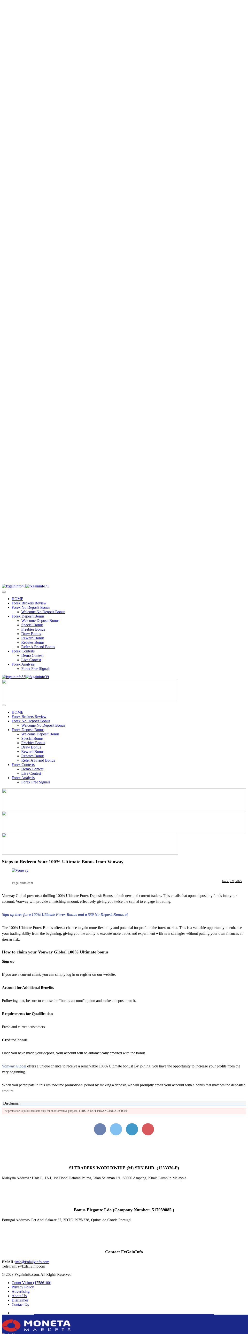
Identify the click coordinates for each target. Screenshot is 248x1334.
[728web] (124, 832)
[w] (124, 809)
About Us (19, 1296)
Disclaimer (20, 1300)
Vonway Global (14, 1066)
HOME (17, 599)
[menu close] (4, 592)
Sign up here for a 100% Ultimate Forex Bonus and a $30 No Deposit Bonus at (65, 914)
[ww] (90, 700)
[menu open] (4, 705)
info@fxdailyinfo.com (32, 1262)
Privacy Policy (23, 1287)
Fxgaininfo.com (22, 883)
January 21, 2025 (232, 881)
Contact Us (20, 1304)
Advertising (21, 1291)
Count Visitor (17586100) (31, 1283)
